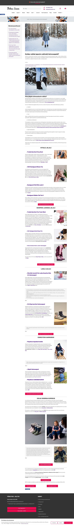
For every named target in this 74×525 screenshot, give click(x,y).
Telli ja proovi (40, 501)
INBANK (39, 509)
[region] (37, 522)
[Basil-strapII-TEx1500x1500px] (60, 229)
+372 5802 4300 (49, 7)
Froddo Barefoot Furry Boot (35, 152)
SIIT (42, 316)
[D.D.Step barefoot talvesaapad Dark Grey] (60, 302)
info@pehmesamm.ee (50, 9)
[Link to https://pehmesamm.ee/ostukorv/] (65, 8)
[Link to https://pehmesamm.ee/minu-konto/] (60, 8)
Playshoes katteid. (37, 376)
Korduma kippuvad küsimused (44, 499)
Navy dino (37, 411)
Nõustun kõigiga (68, 522)
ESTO (39, 506)
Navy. (45, 241)
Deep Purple (38, 256)
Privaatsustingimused (24, 523)
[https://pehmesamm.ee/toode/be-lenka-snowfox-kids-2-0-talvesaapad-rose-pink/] (60, 271)
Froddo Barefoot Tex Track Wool (36, 212)
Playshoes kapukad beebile (35, 341)
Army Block (44, 407)
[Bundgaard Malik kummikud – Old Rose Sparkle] (57, 414)
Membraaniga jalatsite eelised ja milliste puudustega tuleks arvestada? (50, 127)
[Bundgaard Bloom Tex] (60, 165)
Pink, (42, 349)
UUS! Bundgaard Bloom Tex (35, 167)
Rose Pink (33, 285)
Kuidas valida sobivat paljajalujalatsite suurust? (45, 140)
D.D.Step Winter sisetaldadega (41, 313)
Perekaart (40, 504)
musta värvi (28, 226)
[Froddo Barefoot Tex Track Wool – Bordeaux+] (60, 210)
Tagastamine (40, 511)
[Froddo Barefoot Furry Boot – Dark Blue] (60, 150)
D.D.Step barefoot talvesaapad (36, 304)
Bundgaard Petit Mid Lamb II (35, 185)
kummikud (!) (63, 126)
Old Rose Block (50, 407)
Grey (35, 224)
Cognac (29, 192)
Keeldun (60, 522)
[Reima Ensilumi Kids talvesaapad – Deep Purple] (60, 244)
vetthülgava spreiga (45, 375)
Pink (47, 162)
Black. (27, 258)
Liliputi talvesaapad (33, 369)
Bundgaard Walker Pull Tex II (35, 195)
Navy (38, 177)
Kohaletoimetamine (42, 513)
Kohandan (54, 522)
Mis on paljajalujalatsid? (49, 102)
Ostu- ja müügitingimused (43, 516)
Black (36, 201)
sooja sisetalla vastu (29, 314)
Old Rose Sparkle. (42, 411)
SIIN (28, 389)
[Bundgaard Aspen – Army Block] (35, 414)
